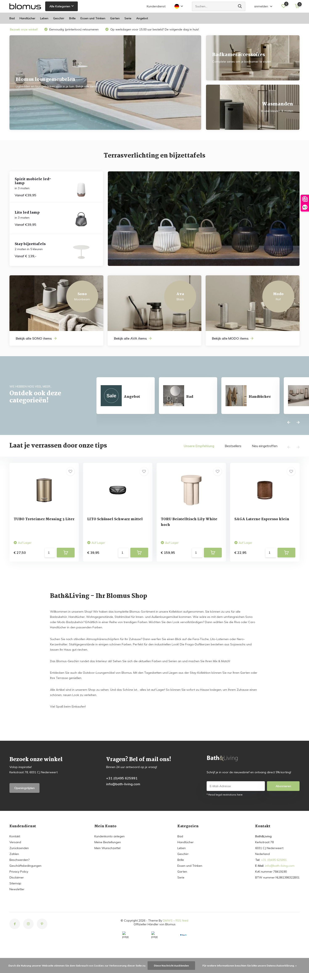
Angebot (142, 18)
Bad (12, 18)
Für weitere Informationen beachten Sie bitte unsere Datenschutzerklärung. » (249, 965)
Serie (127, 18)
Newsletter (16, 889)
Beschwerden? (19, 860)
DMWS (168, 920)
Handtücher (27, 18)
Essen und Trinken (93, 18)
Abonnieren (283, 786)
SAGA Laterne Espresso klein (261, 519)
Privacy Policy (18, 871)
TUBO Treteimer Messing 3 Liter (44, 519)
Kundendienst (156, 6)
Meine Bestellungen (107, 842)
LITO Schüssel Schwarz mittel (115, 519)
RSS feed (182, 920)
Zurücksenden (19, 848)
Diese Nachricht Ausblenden (171, 965)
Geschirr (58, 18)
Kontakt (14, 836)
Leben (44, 18)
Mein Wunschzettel (107, 848)
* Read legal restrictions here (225, 794)
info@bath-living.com (123, 784)
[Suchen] (240, 6)
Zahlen (14, 854)
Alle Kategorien (59, 6)
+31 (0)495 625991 (121, 778)
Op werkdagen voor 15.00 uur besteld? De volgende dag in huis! (154, 29)
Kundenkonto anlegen (109, 836)
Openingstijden (24, 788)
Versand (15, 842)
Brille (72, 18)
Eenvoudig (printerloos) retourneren (74, 29)
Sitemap (15, 883)
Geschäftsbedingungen (25, 866)
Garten (115, 18)
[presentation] (288, 422)
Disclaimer (16, 877)
